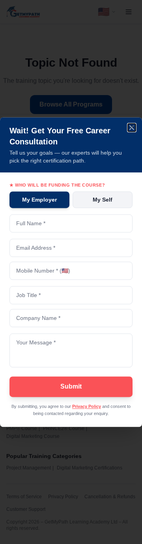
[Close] (132, 126)
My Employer (39, 199)
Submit (71, 386)
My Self (102, 199)
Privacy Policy (86, 406)
